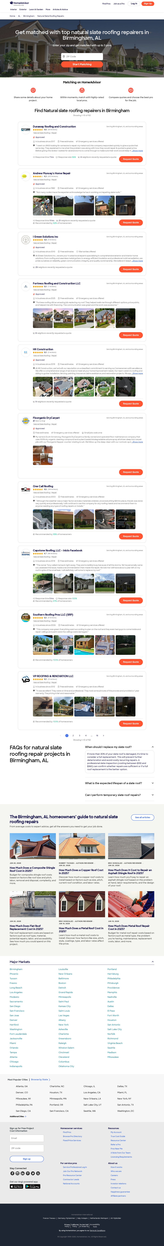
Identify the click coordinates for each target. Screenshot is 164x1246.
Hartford (14, 1024)
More (48, 9)
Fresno (13, 983)
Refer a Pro (116, 1144)
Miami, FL (122, 1092)
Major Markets (20, 962)
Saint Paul (64, 1001)
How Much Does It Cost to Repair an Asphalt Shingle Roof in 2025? (130, 872)
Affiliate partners (118, 1196)
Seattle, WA (90, 1111)
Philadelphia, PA (24, 1105)
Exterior (23, 9)
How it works (116, 1167)
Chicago (14, 1061)
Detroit (62, 987)
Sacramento (16, 1001)
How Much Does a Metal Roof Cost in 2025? (81, 930)
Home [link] (12, 16)
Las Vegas (64, 1015)
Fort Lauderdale (18, 1034)
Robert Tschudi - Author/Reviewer (76, 863)
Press (113, 1179)
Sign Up (148, 3)
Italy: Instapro (82, 1218)
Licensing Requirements (121, 1157)
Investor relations (118, 1183)
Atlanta (13, 1057)
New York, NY (124, 1098)
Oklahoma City (66, 1066)
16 (97, 735)
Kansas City (65, 1006)
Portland (112, 969)
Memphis (112, 992)
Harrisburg (113, 974)
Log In (134, 3)
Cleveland (64, 1057)
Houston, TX (56, 1092)
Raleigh (62, 1043)
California (74, 1225)
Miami (13, 1043)
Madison (111, 1052)
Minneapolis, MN (58, 1098)
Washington (16, 1029)
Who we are (116, 1171)
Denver (13, 1020)
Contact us (116, 1188)
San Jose (14, 1015)
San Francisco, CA (59, 1111)
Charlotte (64, 1034)
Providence (113, 987)
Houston (111, 1020)
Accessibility (95, 1226)
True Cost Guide (118, 1136)
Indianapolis (16, 1066)
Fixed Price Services (72, 1140)
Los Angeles (16, 992)
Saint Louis (64, 1011)
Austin (110, 1001)
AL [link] (19, 16)
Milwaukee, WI (23, 1098)
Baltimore (64, 978)
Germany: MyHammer (66, 1218)
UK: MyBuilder (115, 1218)
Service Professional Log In (75, 1167)
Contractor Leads (71, 1179)
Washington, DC (125, 1111)
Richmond (112, 1038)
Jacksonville (16, 1038)
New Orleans (65, 974)
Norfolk (111, 1034)
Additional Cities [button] (17, 1116)
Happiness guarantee (120, 1192)
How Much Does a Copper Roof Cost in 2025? (81, 872)
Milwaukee (113, 1057)
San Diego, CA (23, 1111)
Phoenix (14, 974)
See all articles (142, 817)
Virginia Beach (114, 1043)
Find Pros (67, 1132)
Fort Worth (113, 1015)
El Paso (111, 1011)
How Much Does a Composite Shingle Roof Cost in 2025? (32, 869)
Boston (62, 983)
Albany (62, 1020)
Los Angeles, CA (92, 1092)
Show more (138, 151)
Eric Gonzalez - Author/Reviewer (125, 863)
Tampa (13, 1052)
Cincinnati (64, 1052)
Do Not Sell (84, 1225)
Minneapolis (65, 997)
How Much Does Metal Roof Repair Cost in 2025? (129, 927)
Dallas (110, 1006)
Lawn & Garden (36, 9)
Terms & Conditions (97, 1231)
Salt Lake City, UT (92, 1105)
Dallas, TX (122, 1086)
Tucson (13, 978)
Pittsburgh (112, 983)
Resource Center (118, 1140)
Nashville (112, 997)
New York (64, 1024)
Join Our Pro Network (72, 1171)
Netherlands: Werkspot (99, 1218)
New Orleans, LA (92, 1098)
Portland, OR (56, 1105)
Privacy (67, 1225)
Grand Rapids (66, 992)
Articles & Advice (60, 9)
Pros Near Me (116, 1149)
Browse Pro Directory (72, 1136)
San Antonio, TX (125, 1105)
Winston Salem (66, 1048)
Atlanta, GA (22, 1086)
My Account (116, 1132)
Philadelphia (113, 978)
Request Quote (131, 159)
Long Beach (16, 987)
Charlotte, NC (57, 1086)
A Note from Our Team (120, 1153)
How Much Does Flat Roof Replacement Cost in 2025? (26, 927)
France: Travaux (49, 1218)
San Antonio (113, 1024)
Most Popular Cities (18, 1079)
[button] (43, 205)
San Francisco (17, 1011)
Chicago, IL (89, 1086)
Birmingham (16, 969)
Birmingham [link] (28, 16)
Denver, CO (22, 1092)
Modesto (14, 997)
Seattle (111, 1048)
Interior (13, 9)
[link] (82, 129)
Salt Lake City (114, 1029)
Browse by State (39, 1079)
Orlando (14, 1048)
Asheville (63, 1029)
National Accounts (71, 1183)
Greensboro (65, 1038)
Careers (114, 1175)
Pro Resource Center (72, 1175)
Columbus (64, 1061)
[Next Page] (103, 735)
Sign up (27, 1159)
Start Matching (82, 64)
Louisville (63, 969)
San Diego (15, 1006)
